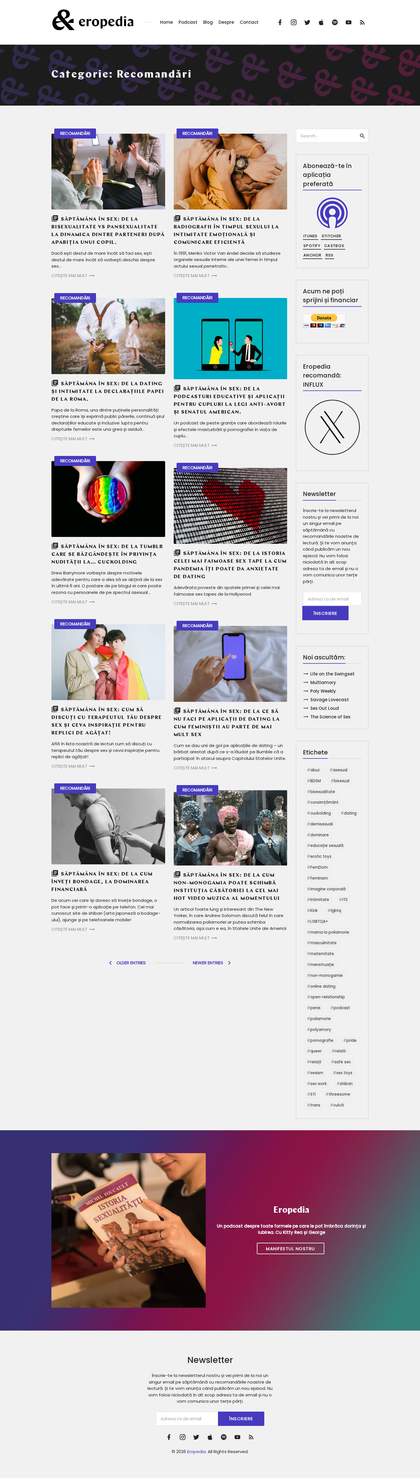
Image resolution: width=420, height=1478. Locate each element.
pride (352, 1040)
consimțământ (324, 802)
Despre (226, 22)
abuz (315, 770)
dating (350, 813)
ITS (345, 899)
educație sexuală (326, 845)
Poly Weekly (323, 691)
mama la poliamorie (329, 932)
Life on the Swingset (332, 674)
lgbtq (336, 910)
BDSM (315, 781)
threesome (339, 1094)
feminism (319, 878)
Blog (208, 22)
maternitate (322, 954)
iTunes (310, 236)
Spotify (311, 245)
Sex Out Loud (324, 708)
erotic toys (320, 856)
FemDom (319, 867)
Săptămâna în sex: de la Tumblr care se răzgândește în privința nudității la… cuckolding (107, 554)
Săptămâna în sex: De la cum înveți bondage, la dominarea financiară (102, 882)
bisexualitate (322, 792)
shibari (346, 1083)
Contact (249, 22)
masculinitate (323, 943)
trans (315, 1105)
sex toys (344, 1073)
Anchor (312, 255)
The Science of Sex (330, 717)
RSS (330, 255)
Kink (314, 910)
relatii (340, 1051)
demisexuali (321, 824)
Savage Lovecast (329, 700)
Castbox (334, 245)
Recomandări (75, 133)
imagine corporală (328, 889)
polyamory (320, 1029)
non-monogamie (326, 975)
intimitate (319, 899)
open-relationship (327, 997)
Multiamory (323, 682)
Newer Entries (208, 963)
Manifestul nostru (290, 1249)
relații (315, 1062)
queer (316, 1051)
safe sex (342, 1062)
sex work (318, 1083)
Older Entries (131, 963)
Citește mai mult (69, 275)
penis (315, 1008)
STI (313, 1094)
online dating (322, 986)
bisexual (341, 781)
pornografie (321, 1040)
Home (166, 22)
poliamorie (320, 1018)
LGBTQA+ (319, 921)
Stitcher (331, 236)
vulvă (338, 1105)
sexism (316, 1073)
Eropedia (196, 1452)
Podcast (188, 22)
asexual (340, 770)
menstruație (322, 964)
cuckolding (320, 813)
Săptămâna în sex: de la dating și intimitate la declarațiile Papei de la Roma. (107, 392)
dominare (319, 835)
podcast (342, 1008)
